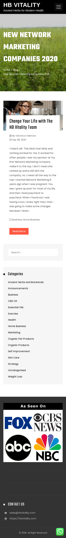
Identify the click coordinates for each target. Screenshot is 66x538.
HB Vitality (21, 5)
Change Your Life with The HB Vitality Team (31, 124)
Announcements (18, 288)
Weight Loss (15, 376)
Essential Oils (15, 307)
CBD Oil (12, 301)
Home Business (31, 219)
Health (12, 320)
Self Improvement (19, 351)
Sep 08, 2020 (19, 139)
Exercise (13, 313)
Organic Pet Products (21, 339)
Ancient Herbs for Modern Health (23, 10)
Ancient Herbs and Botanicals (26, 282)
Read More (18, 231)
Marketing (14, 332)
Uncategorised (17, 370)
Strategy (13, 364)
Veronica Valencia (26, 135)
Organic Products (18, 345)
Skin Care (13, 357)
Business (17, 219)
